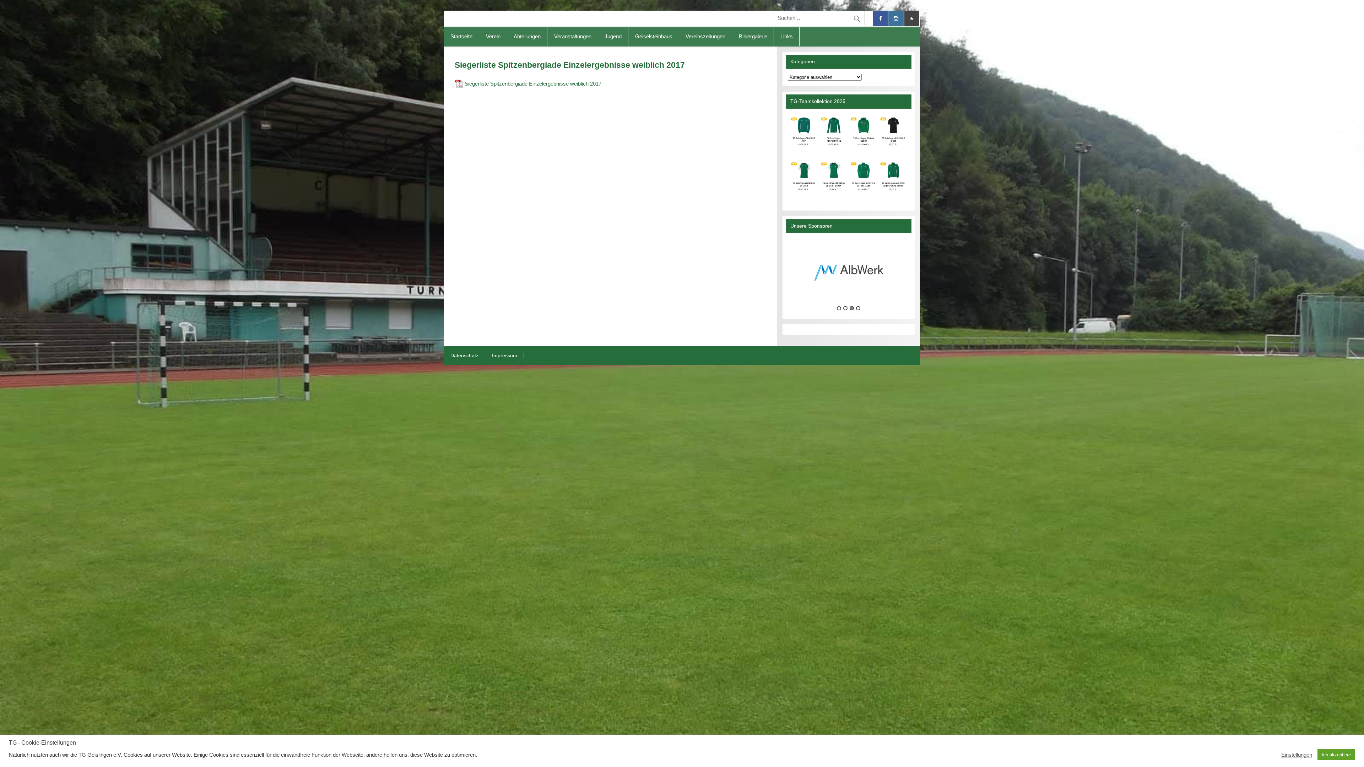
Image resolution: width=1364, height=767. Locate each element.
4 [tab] (858, 308)
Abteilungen (527, 36)
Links (786, 36)
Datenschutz (464, 355)
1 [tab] (839, 308)
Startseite (461, 36)
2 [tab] (845, 308)
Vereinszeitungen (705, 36)
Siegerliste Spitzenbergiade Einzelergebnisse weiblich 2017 (533, 84)
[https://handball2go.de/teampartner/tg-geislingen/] (848, 157)
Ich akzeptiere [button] (1336, 754)
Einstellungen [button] (1296, 755)
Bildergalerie (753, 36)
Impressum (504, 355)
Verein (493, 36)
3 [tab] (852, 308)
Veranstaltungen (572, 36)
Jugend (613, 36)
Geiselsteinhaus (653, 36)
